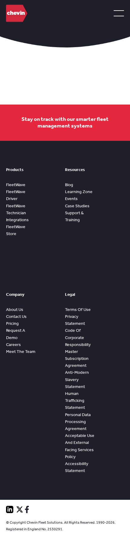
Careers (13, 344)
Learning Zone (79, 191)
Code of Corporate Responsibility (78, 337)
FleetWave (15, 184)
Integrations (17, 219)
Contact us (16, 316)
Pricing (12, 323)
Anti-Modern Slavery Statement (77, 379)
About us (14, 309)
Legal (70, 294)
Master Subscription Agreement (77, 358)
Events (71, 198)
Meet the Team (20, 351)
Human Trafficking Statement (75, 400)
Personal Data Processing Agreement (78, 421)
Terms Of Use (78, 309)
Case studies (77, 205)
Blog (69, 184)
